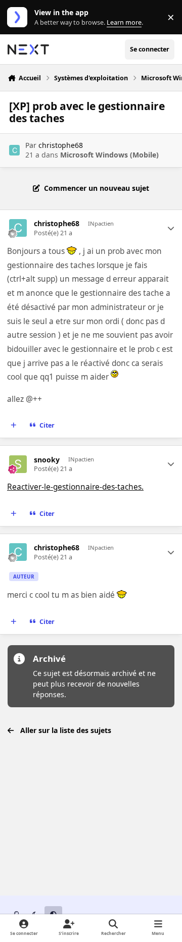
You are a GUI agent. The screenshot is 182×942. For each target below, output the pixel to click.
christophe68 (60, 145)
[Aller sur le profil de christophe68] (14, 150)
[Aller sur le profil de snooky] (18, 464)
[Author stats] (171, 228)
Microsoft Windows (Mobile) (109, 155)
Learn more (19, 17)
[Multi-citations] (13, 425)
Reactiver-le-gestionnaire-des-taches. (75, 487)
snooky (47, 459)
